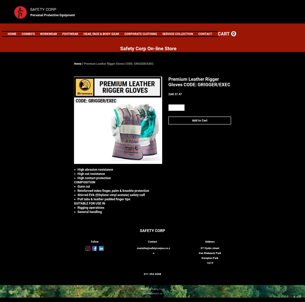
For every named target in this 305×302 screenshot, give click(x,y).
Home (78, 63)
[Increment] (182, 108)
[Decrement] (171, 108)
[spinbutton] (176, 108)
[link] (227, 33)
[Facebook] (94, 248)
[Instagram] (87, 248)
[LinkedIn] (101, 248)
